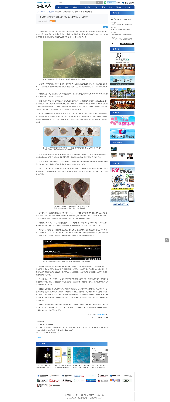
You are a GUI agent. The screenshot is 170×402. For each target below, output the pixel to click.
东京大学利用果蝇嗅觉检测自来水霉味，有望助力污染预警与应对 (122, 20)
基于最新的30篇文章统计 (127, 43)
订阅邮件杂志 (111, 2)
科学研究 (76, 7)
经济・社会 (86, 7)
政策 (66, 7)
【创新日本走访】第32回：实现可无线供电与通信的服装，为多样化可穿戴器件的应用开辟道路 (122, 24)
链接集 (118, 7)
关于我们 (61, 2)
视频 (110, 7)
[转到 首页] (37, 12)
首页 (59, 7)
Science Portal (99, 314)
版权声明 (83, 395)
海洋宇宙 (50, 12)
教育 (96, 7)
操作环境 (75, 395)
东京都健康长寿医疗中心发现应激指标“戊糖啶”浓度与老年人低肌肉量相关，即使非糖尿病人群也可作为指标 (122, 34)
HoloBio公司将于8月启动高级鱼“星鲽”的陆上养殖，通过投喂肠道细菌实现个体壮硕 (122, 39)
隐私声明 (91, 395)
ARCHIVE (128, 7)
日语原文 (38, 337)
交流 (103, 7)
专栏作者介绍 (117, 142)
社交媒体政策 (100, 395)
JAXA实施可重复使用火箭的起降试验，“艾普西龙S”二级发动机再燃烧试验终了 (122, 29)
